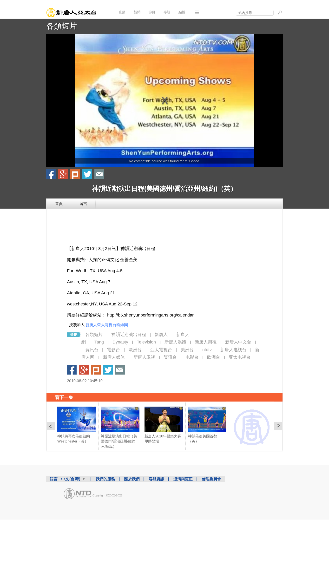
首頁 (59, 204)
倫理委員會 (211, 479)
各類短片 (61, 26)
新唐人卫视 (144, 357)
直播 (122, 12)
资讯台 (170, 357)
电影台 (191, 357)
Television (146, 342)
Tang (99, 342)
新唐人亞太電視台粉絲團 (107, 325)
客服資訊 (156, 479)
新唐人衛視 (206, 342)
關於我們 (132, 479)
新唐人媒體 (175, 342)
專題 (167, 12)
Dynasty (120, 342)
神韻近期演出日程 (128, 334)
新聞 (137, 12)
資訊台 (91, 349)
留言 (83, 204)
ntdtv (207, 349)
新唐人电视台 (233, 349)
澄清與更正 (183, 479)
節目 (152, 12)
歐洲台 (135, 349)
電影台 (113, 349)
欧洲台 (213, 357)
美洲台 (187, 349)
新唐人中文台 (238, 342)
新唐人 (161, 334)
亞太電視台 (161, 349)
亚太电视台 (239, 357)
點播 (181, 12)
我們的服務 (105, 479)
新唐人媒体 (114, 357)
